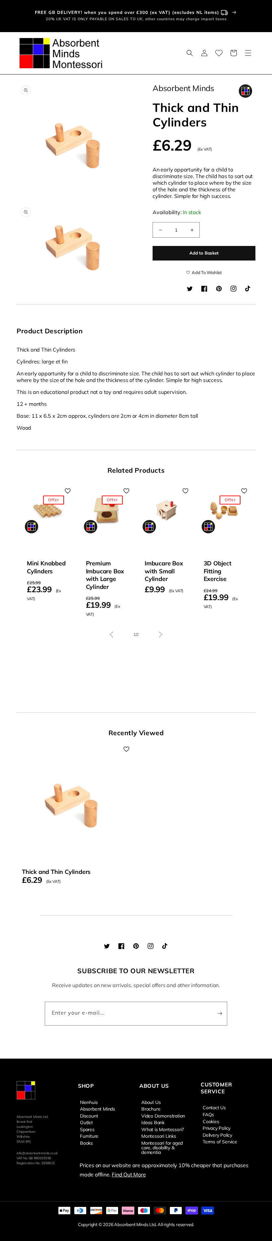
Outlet (86, 1122)
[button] (189, 53)
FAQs (208, 1114)
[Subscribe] (219, 1014)
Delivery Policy (217, 1134)
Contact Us (214, 1107)
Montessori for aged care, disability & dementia (162, 1147)
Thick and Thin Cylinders (56, 872)
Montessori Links (158, 1135)
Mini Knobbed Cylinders (46, 567)
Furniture (89, 1135)
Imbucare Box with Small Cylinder (164, 571)
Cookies (211, 1121)
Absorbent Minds (97, 1108)
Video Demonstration (163, 1115)
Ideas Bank (153, 1122)
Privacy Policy (217, 1127)
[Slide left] (111, 634)
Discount (89, 1115)
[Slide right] (160, 634)
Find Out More (129, 1174)
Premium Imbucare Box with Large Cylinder (105, 574)
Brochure (150, 1108)
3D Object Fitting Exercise (218, 571)
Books (86, 1142)
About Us (151, 1102)
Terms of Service (220, 1141)
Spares (87, 1129)
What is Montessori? (162, 1129)
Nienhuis (89, 1102)
